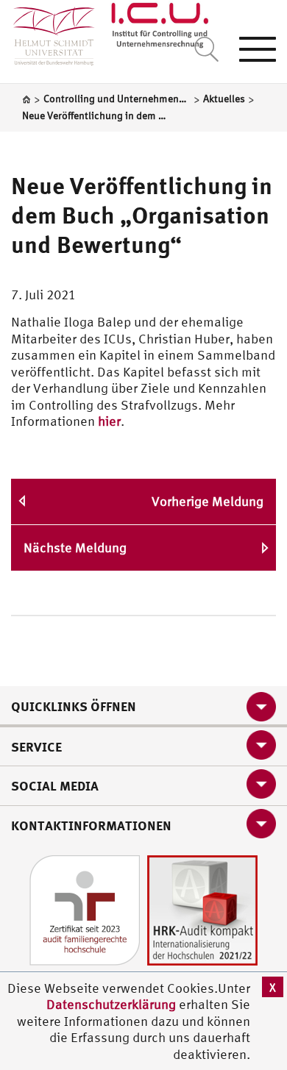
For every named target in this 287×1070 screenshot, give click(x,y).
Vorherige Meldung (207, 501)
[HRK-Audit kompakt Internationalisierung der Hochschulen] (202, 908)
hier (109, 421)
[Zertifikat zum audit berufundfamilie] (84, 908)
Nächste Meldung (75, 547)
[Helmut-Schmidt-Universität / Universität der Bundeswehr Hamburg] (47, 32)
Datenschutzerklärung (111, 1004)
